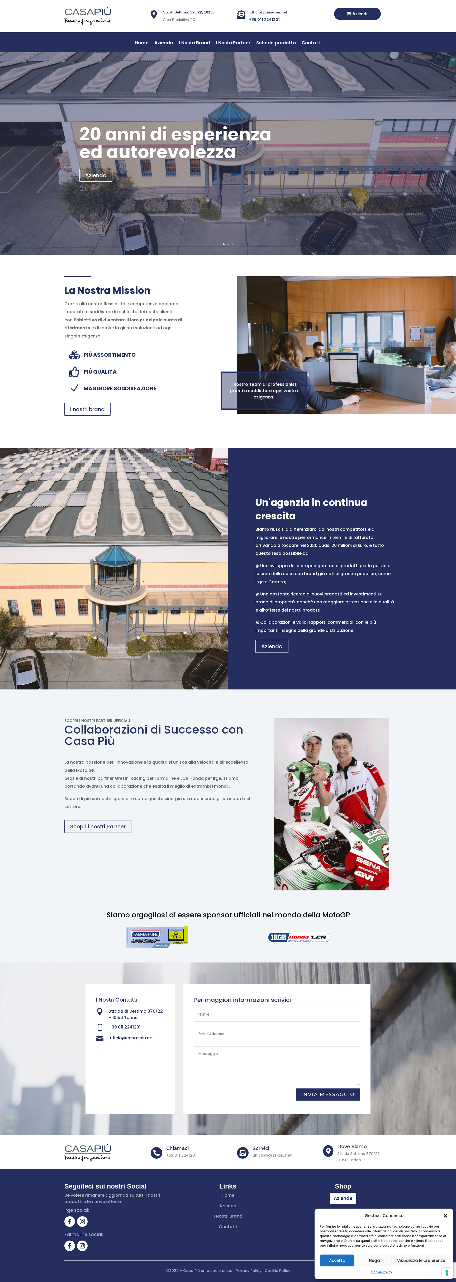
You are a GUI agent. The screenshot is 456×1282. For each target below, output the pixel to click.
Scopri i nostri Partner (98, 826)
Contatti (311, 43)
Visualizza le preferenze (421, 1260)
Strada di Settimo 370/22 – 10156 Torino (135, 1014)
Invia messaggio (328, 1094)
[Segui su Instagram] (82, 1221)
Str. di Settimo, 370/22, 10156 (189, 12)
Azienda (163, 43)
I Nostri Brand (194, 43)
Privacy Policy (249, 1270)
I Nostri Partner (233, 43)
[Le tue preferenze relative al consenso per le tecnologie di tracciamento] (447, 1273)
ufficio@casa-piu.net (268, 12)
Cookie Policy (381, 1272)
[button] (445, 1215)
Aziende (360, 14)
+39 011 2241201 (264, 19)
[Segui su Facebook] (69, 1221)
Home (142, 43)
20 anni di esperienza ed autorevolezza (175, 143)
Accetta (337, 1260)
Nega (374, 1260)
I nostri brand (87, 409)
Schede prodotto (276, 43)
